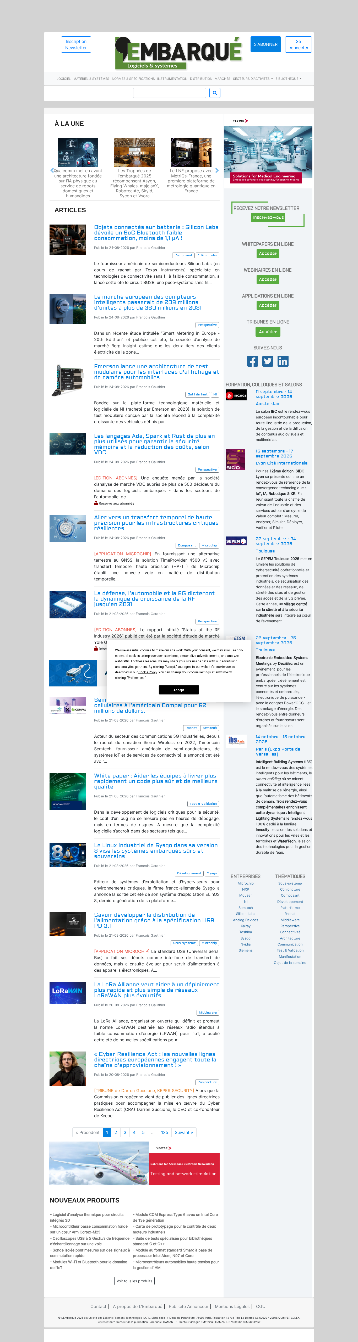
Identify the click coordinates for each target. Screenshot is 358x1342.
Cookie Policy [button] (147, 672)
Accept (179, 690)
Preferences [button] (136, 678)
